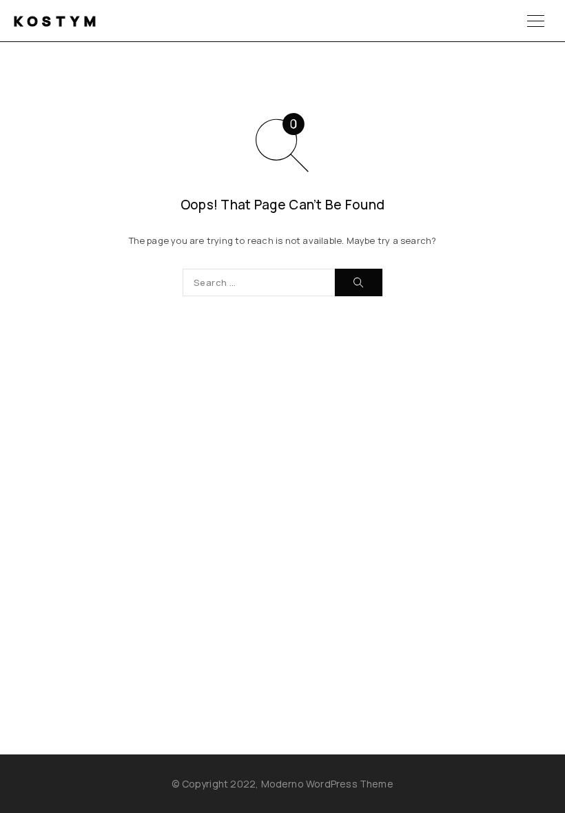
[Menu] (535, 20)
